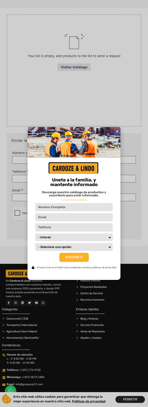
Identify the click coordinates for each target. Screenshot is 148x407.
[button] (117, 131)
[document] (74, 203)
